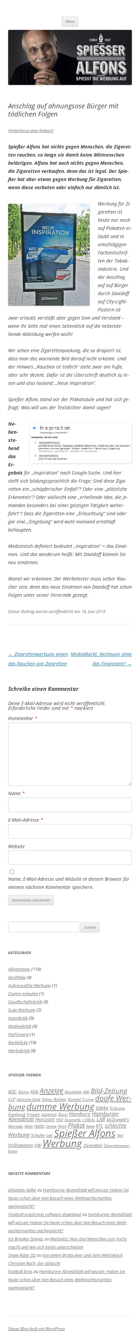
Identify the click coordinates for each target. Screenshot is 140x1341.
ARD (86, 1092)
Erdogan (117, 1108)
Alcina (23, 1091)
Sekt (49, 1135)
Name (16, 793)
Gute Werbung (21, 1010)
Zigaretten (92, 1145)
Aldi (34, 1091)
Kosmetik (73, 1119)
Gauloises (49, 1114)
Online (51, 1126)
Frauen (33, 1114)
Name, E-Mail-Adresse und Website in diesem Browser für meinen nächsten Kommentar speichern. (68, 883)
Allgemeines (19, 969)
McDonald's (117, 1120)
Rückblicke (18, 1042)
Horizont (45, 1119)
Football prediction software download (44, 1214)
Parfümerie (18, 1034)
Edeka (102, 1108)
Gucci (63, 1114)
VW (37, 1145)
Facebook (16, 1114)
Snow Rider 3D (22, 1255)
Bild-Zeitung (109, 1090)
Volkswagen (20, 1145)
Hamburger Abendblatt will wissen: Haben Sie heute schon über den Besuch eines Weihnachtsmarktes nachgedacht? (68, 1198)
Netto (39, 1126)
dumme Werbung (60, 1106)
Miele (28, 1126)
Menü (70, 21)
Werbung (62, 1143)
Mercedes (15, 1126)
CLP (11, 1099)
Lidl (101, 1119)
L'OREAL (88, 1120)
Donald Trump (81, 1099)
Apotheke (16, 977)
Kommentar (22, 718)
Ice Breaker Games (25, 1239)
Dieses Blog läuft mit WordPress (36, 1328)
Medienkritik (19, 1026)
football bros (20, 1271)
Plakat (76, 1125)
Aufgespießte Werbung (29, 985)
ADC (12, 1091)
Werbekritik (19, 1051)
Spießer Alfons (85, 1133)
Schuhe (38, 1135)
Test (120, 1135)
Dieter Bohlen (54, 1099)
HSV (59, 1119)
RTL (99, 1126)
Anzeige (51, 1090)
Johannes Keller (22, 1190)
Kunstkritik (18, 1018)
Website (16, 846)
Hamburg (79, 1113)
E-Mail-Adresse (25, 820)
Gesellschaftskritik (25, 1002)
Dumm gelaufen (23, 993)
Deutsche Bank (28, 1099)
